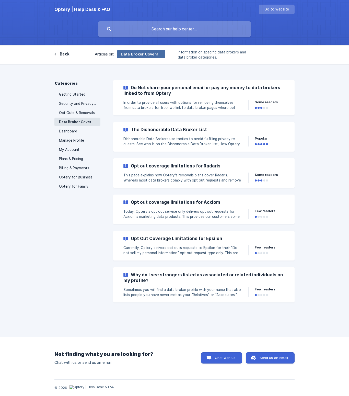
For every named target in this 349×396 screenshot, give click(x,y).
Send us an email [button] (274, 358)
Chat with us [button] (225, 358)
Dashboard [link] (68, 131)
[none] (82, 9)
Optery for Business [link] (75, 177)
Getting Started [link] (72, 94)
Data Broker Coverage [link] (78, 122)
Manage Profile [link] (71, 140)
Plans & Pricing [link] (71, 159)
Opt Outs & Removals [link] (77, 113)
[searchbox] (174, 29)
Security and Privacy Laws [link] (79, 103)
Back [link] (64, 54)
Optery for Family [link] (73, 186)
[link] (204, 97)
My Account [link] (69, 150)
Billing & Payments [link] (74, 168)
